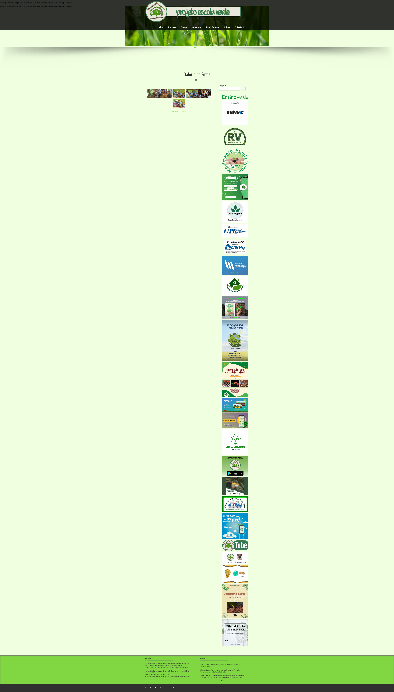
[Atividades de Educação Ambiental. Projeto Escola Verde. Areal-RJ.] (153, 93)
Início (161, 27)
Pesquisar (222, 86)
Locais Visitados (212, 27)
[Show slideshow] (179, 111)
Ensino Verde (240, 27)
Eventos (184, 27)
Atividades (172, 27)
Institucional (196, 27)
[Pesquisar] (243, 88)
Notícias (227, 27)
